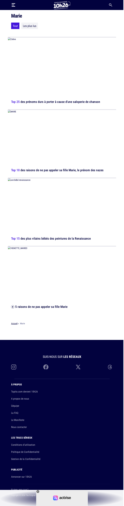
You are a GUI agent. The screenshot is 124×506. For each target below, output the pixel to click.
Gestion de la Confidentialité (25, 459)
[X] (78, 367)
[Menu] (13, 5)
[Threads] (110, 367)
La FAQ (14, 413)
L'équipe (15, 405)
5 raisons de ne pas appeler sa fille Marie (40, 306)
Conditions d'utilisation (23, 444)
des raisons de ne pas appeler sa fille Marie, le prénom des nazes (57, 170)
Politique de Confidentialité (25, 452)
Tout (15, 26)
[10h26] (62, 4)
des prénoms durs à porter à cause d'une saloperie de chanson (55, 101)
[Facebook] (45, 367)
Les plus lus (29, 26)
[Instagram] (13, 367)
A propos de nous (20, 398)
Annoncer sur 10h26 (21, 476)
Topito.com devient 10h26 (24, 391)
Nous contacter (19, 427)
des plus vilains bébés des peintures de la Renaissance (51, 238)
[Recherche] (111, 5)
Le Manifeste (17, 420)
